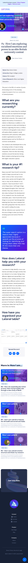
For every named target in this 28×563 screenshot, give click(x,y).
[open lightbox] (14, 336)
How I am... (16, 365)
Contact (14, 543)
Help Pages (14, 530)
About (14, 540)
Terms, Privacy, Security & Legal (14, 550)
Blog (14, 532)
